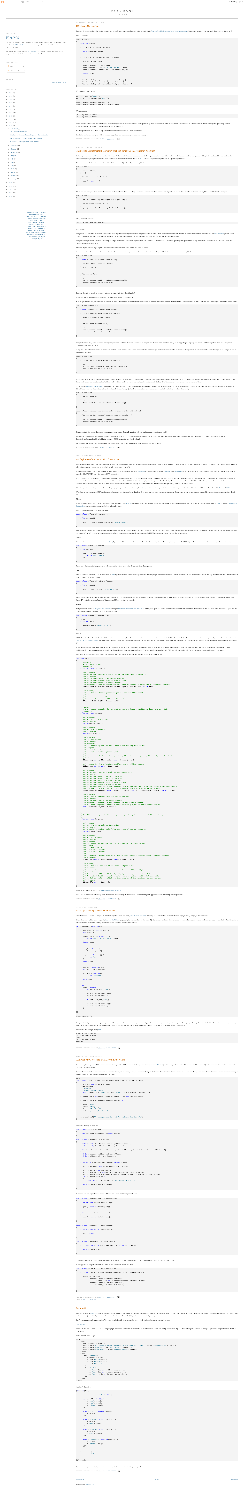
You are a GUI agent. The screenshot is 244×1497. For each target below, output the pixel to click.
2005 (11, 196)
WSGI (228, 488)
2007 (11, 189)
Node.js (144, 488)
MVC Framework (89, 1299)
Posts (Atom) (90, 1484)
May (12, 165)
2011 (11, 122)
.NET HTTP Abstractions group (87, 640)
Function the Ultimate (112, 920)
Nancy (111, 542)
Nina (113, 574)
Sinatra (152, 488)
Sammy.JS (81, 1307)
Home (157, 1479)
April (13, 169)
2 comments (111, 1471)
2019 (11, 99)
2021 (11, 93)
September (14, 152)
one (77, 1324)
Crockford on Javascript (138, 915)
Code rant (122, 11)
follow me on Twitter (59, 82)
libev (218, 503)
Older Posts (234, 1479)
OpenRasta (178, 471)
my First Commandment (97, 156)
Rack (221, 488)
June (12, 162)
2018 (11, 102)
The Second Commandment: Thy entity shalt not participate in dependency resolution (115, 150)
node (100, 1029)
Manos (128, 503)
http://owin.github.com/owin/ (111, 890)
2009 (11, 183)
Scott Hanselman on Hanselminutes (130, 608)
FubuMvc (167, 471)
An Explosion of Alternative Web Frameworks (97, 459)
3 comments (111, 1297)
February (14, 175)
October (14, 149)
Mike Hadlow (20, 45)
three (83, 1324)
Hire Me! (12, 37)
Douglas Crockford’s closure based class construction (169, 31)
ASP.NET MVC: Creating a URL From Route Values (100, 1059)
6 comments (111, 139)
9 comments (111, 447)
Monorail (141, 471)
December (14, 128)
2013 (11, 116)
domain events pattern (94, 386)
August (13, 155)
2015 (11, 109)
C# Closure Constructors (87, 25)
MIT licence (31, 51)
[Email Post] (118, 139)
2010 (11, 126)
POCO (142, 158)
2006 (11, 193)
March (13, 172)
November (14, 145)
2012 (11, 119)
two (80, 1324)
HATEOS (160, 1065)
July (12, 159)
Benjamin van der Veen (103, 608)
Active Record (219, 233)
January (14, 179)
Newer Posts (80, 1479)
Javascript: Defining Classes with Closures (95, 910)
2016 (11, 106)
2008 (11, 186)
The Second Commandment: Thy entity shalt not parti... (29, 135)
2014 (11, 112)
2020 (11, 96)
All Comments (14, 71)
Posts (11, 66)
